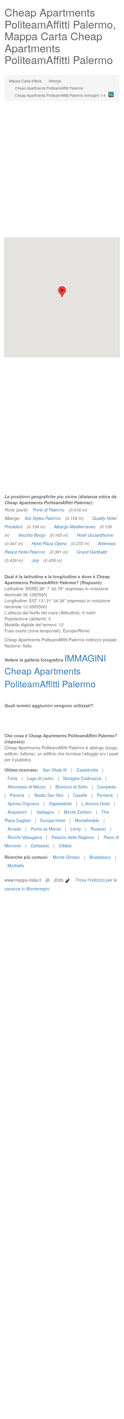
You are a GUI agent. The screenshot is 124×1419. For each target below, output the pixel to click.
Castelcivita (87, 770)
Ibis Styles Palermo (43, 518)
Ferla (12, 778)
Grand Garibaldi (91, 552)
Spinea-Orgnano (23, 803)
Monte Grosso (66, 857)
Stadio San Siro (49, 795)
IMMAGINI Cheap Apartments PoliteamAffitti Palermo (55, 670)
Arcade (14, 829)
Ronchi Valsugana (25, 837)
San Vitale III (55, 770)
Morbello (16, 865)
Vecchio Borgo (31, 535)
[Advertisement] (62, 169)
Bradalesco (100, 857)
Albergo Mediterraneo (74, 527)
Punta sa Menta (46, 829)
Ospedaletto (60, 803)
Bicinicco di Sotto (71, 787)
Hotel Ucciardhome (95, 535)
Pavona (17, 795)
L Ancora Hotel (96, 803)
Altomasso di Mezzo (27, 787)
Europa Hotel (52, 820)
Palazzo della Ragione (72, 837)
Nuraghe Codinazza (82, 778)
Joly (35, 560)
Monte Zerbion (78, 812)
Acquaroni (17, 812)
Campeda (106, 787)
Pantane (105, 795)
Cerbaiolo (40, 846)
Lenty (75, 829)
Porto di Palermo (48, 510)
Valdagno (45, 812)
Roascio (98, 829)
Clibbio (65, 846)
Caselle (80, 795)
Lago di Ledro (40, 778)
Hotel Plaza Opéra (49, 543)
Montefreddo (87, 820)
